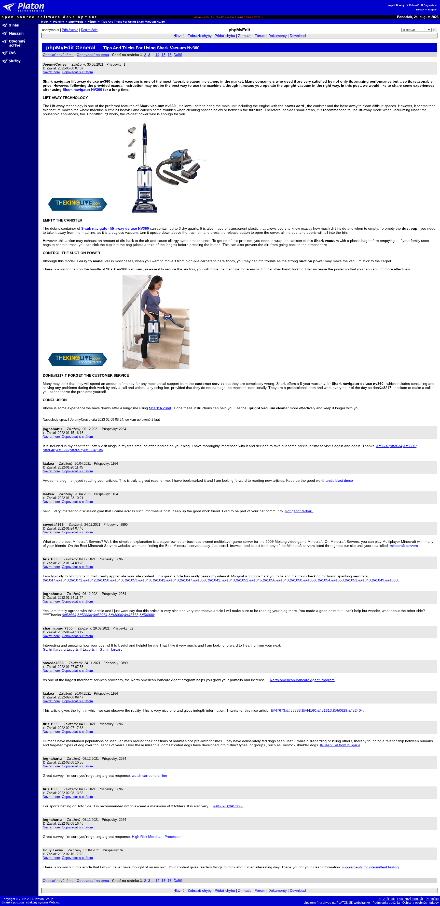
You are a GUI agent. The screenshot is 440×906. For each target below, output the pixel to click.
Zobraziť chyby (200, 36)
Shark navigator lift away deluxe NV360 (115, 228)
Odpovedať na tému (93, 55)
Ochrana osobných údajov (420, 902)
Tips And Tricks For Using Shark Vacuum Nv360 (133, 21)
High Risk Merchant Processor (156, 837)
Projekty (58, 21)
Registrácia (430, 5)
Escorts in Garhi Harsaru (102, 649)
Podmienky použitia (386, 902)
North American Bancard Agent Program (302, 680)
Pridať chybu (225, 36)
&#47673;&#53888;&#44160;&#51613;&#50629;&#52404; (317, 710)
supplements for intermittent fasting (370, 867)
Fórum (92, 21)
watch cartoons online (149, 775)
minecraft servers (404, 546)
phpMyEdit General (70, 47)
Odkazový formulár (410, 898)
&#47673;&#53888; (228, 806)
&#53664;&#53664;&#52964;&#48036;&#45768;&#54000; (108, 615)
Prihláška (432, 898)
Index (44, 21)
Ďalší (178, 55)
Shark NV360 (160, 408)
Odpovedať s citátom (77, 72)
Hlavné (179, 36)
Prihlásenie (70, 30)
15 (163, 55)
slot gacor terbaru (299, 511)
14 (157, 55)
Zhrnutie (245, 36)
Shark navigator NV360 (82, 89)
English (432, 9)
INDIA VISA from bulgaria (340, 745)
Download (298, 36)
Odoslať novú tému (58, 55)
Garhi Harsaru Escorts (61, 649)
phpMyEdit (75, 21)
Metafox (54, 902)
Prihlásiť (414, 5)
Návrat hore (51, 72)
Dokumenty (277, 36)
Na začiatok (386, 898)
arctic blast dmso (339, 480)
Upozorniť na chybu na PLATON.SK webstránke (337, 902)
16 (170, 55)
